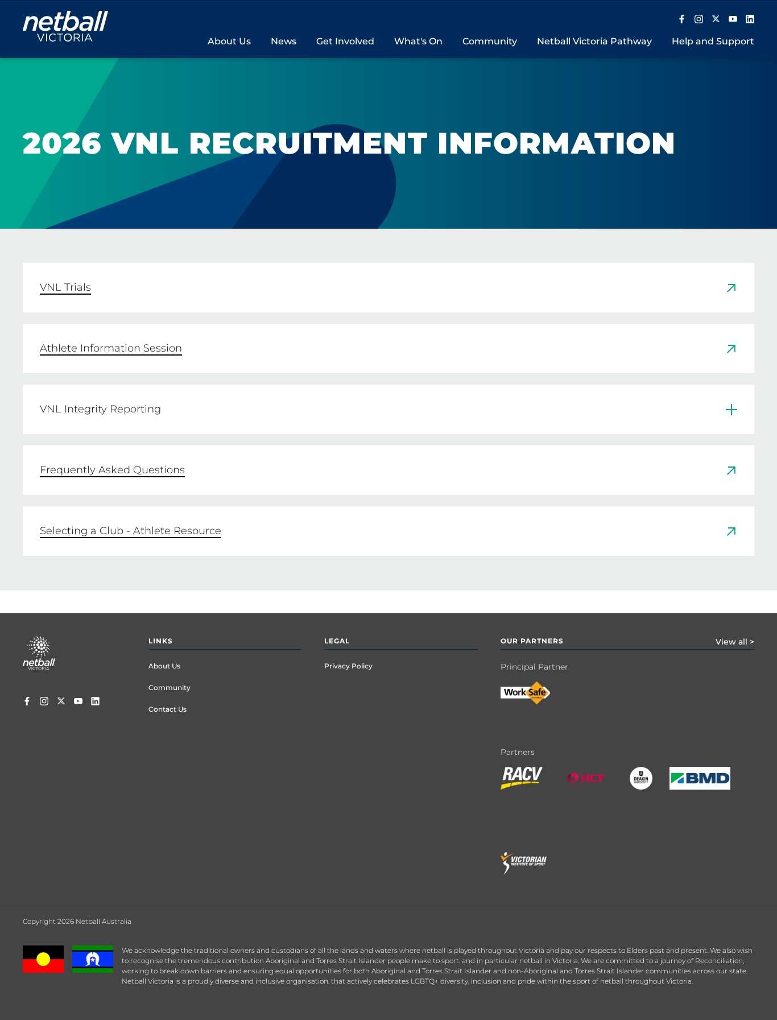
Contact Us (167, 709)
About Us (164, 666)
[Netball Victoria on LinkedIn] (750, 20)
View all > (735, 642)
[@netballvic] (699, 20)
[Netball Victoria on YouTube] (733, 20)
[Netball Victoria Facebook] (681, 20)
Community (169, 687)
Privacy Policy (348, 666)
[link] (388, 287)
